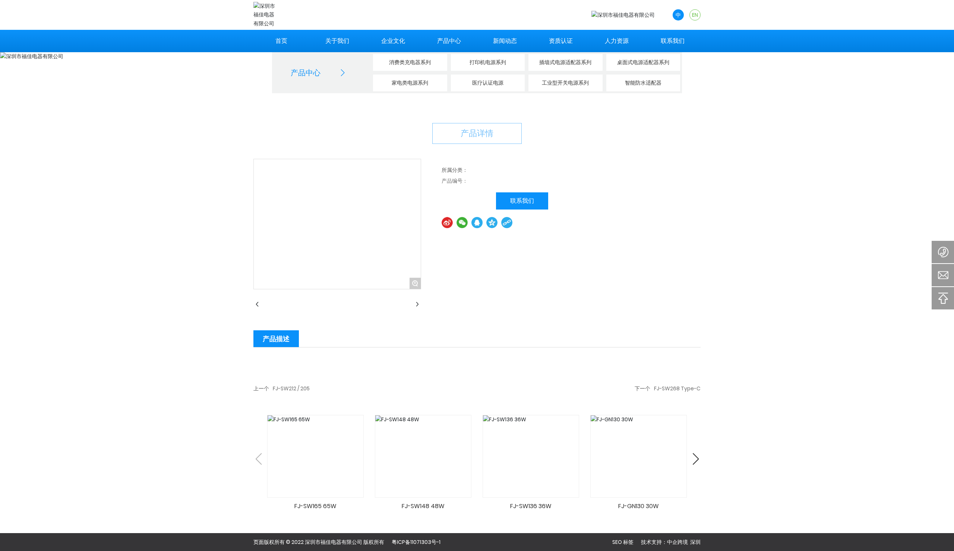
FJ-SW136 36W (531, 506)
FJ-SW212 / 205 (291, 388)
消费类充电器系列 (410, 62)
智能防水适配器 (643, 82)
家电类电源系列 (410, 82)
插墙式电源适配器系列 (565, 62)
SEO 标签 (623, 542)
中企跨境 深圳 (684, 542)
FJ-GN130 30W (638, 506)
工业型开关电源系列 (565, 82)
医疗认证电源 (487, 82)
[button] (696, 459)
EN (695, 15)
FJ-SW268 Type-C (677, 388)
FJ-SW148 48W (423, 506)
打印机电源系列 (488, 62)
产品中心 (449, 41)
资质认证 (561, 41)
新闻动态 (505, 41)
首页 (281, 41)
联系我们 (673, 41)
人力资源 (617, 41)
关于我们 (337, 41)
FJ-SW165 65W (315, 506)
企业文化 (393, 41)
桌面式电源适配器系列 (643, 62)
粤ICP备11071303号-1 (416, 542)
